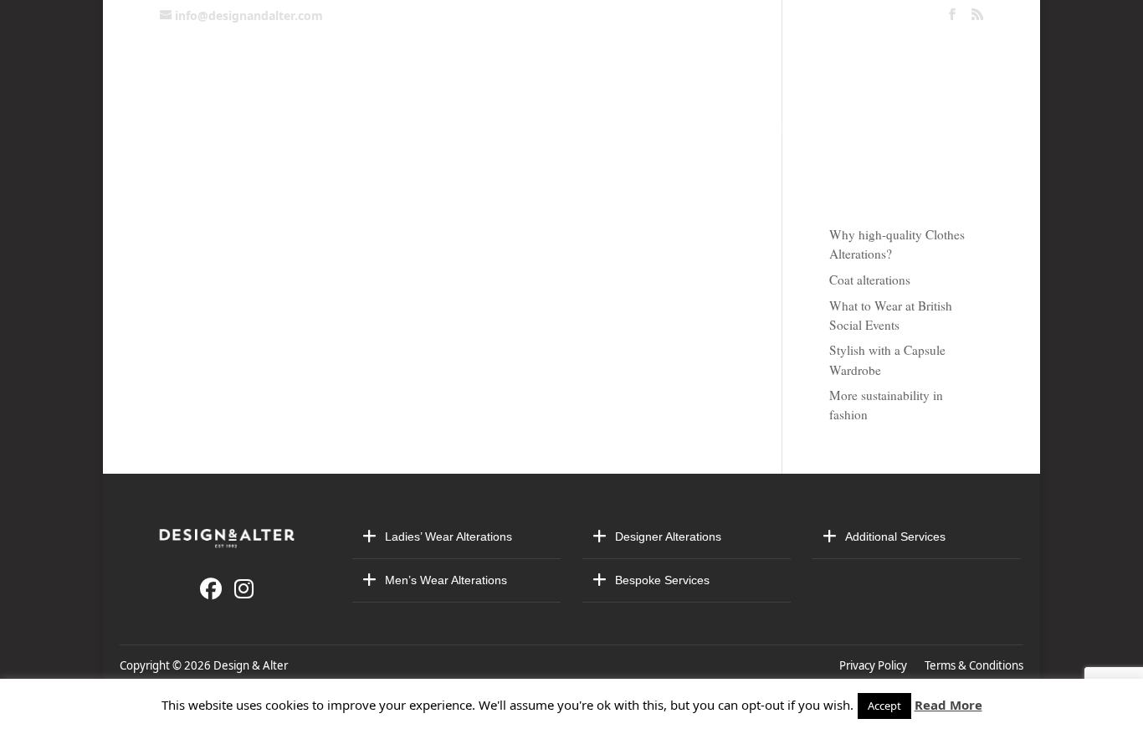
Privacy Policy (875, 665)
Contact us (286, 129)
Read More (948, 704)
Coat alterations (869, 279)
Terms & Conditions (974, 665)
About (577, 129)
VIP (803, 129)
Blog (943, 129)
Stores (864, 129)
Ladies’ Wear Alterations (448, 536)
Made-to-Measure (696, 129)
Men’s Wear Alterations (446, 580)
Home (200, 129)
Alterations (403, 129)
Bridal (505, 129)
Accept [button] (884, 705)
